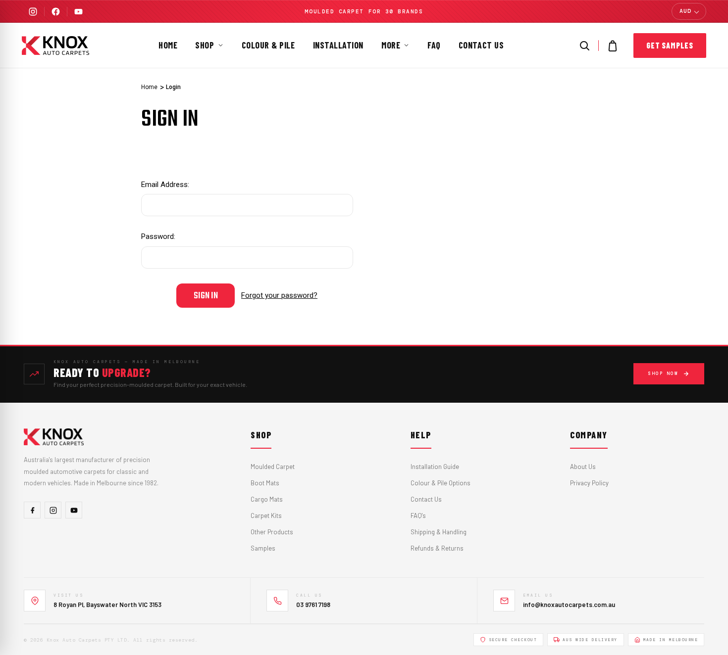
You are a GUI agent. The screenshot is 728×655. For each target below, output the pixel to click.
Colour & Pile (268, 45)
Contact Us (481, 45)
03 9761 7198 (313, 604)
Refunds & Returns (437, 548)
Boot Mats (265, 483)
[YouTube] (78, 11)
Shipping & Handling (439, 532)
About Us (583, 466)
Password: (158, 236)
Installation (338, 45)
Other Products (272, 532)
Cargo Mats (267, 499)
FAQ (434, 45)
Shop (204, 45)
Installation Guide (435, 466)
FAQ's (418, 515)
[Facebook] (55, 11)
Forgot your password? (279, 295)
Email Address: (165, 184)
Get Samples (669, 45)
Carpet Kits (266, 515)
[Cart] (613, 45)
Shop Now (663, 373)
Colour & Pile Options (440, 483)
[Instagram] (33, 11)
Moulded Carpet (273, 466)
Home (167, 45)
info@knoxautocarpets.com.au (569, 604)
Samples (263, 548)
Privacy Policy (589, 483)
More (390, 45)
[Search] (584, 45)
